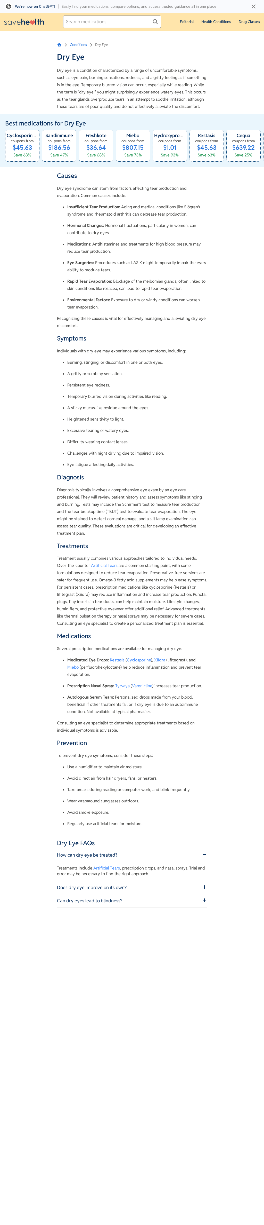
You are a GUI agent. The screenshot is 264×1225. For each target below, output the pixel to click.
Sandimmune (59, 135)
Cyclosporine (139, 660)
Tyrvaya (122, 686)
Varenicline (142, 686)
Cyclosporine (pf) (26, 135)
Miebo (133, 135)
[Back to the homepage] (24, 22)
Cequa (244, 135)
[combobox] (112, 21)
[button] (132, 855)
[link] (22, 146)
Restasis (206, 135)
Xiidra (159, 660)
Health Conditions (216, 21)
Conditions (78, 44)
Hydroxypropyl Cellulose (181, 135)
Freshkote (96, 135)
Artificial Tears (104, 565)
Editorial (187, 21)
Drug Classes (249, 21)
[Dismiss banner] (253, 6)
